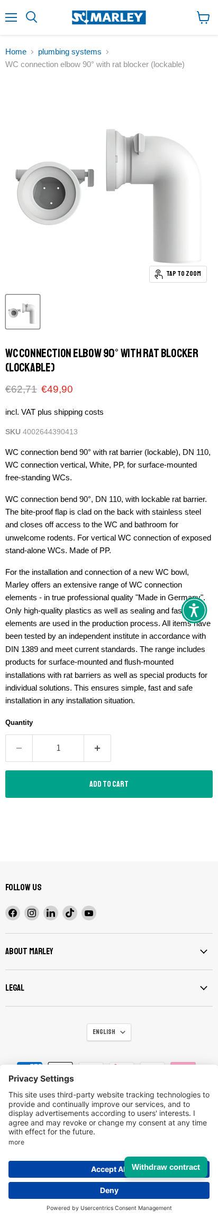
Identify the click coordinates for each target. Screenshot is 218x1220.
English (104, 1032)
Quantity (19, 723)
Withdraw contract (166, 1166)
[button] (194, 610)
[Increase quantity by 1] (97, 748)
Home (15, 51)
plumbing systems (70, 51)
